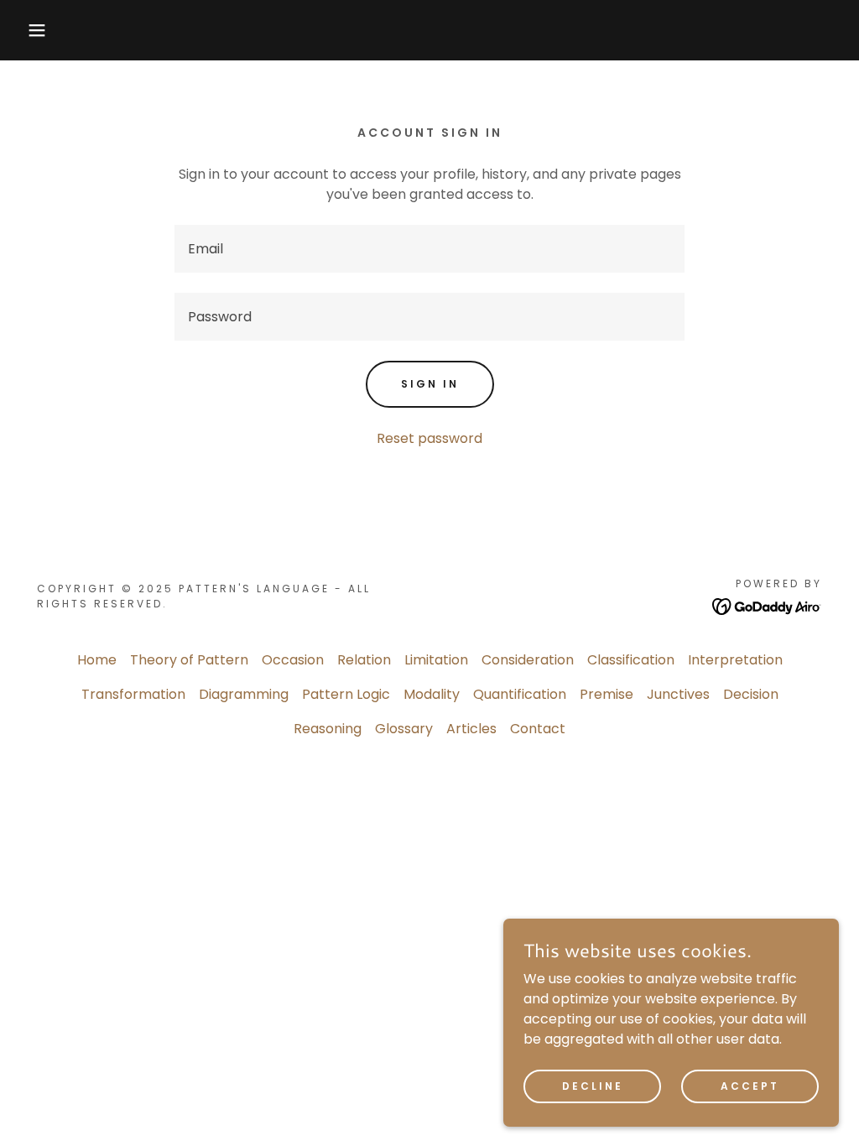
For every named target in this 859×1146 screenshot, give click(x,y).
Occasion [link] (293, 659)
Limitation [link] (436, 659)
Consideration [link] (528, 659)
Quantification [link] (519, 694)
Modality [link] (431, 694)
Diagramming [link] (244, 694)
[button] (42, 30)
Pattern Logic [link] (346, 694)
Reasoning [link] (328, 728)
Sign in (430, 384)
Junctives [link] (678, 694)
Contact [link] (537, 728)
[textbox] (429, 249)
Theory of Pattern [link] (189, 659)
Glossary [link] (404, 728)
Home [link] (97, 659)
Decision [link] (750, 694)
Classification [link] (630, 659)
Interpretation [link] (735, 659)
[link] (767, 605)
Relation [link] (364, 659)
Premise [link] (606, 694)
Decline (592, 1085)
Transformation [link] (133, 694)
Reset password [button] (429, 438)
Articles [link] (471, 728)
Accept (750, 1085)
